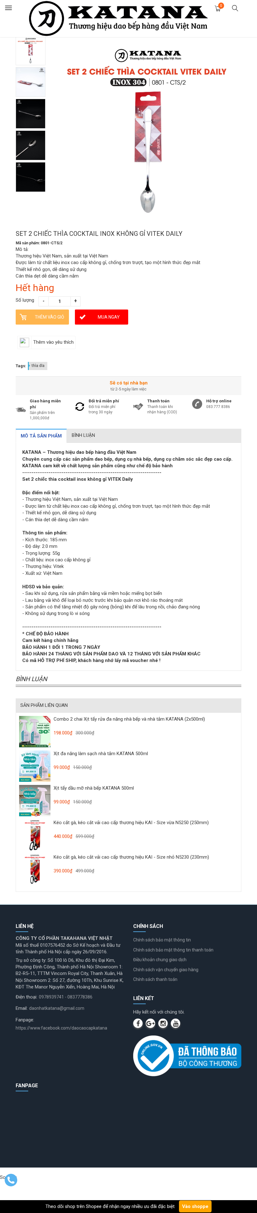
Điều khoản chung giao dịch (159, 959)
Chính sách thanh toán (155, 979)
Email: (22, 1008)
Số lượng (25, 300)
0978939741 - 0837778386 (65, 996)
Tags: (21, 365)
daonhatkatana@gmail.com (56, 1008)
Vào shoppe (195, 1206)
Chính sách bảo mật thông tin (162, 939)
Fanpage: (25, 1020)
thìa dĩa (38, 365)
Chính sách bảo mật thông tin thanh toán (173, 949)
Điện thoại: (26, 997)
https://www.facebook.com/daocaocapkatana (61, 1027)
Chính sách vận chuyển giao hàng (165, 969)
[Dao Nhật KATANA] (118, 18)
